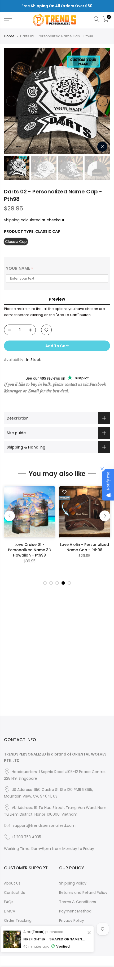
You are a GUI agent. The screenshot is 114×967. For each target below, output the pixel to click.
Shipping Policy (72, 883)
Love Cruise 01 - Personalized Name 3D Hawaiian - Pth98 (29, 550)
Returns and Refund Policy (83, 892)
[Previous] (11, 101)
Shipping (12, 220)
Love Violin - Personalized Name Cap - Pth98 (84, 547)
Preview (57, 299)
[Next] (102, 101)
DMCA (9, 911)
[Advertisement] (57, 658)
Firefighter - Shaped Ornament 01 (54, 939)
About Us (12, 883)
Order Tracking (18, 920)
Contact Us (14, 892)
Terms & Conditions (77, 901)
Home (9, 36)
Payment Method (75, 911)
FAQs (8, 901)
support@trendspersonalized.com (44, 825)
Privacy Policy (71, 920)
